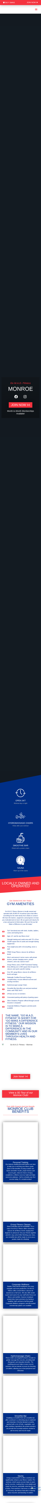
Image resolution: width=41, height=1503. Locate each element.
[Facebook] (16, 396)
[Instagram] (24, 396)
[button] (36, 9)
